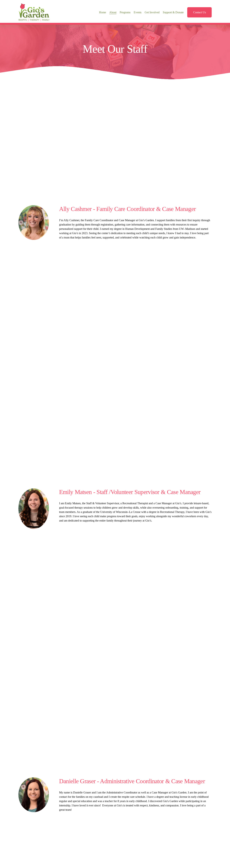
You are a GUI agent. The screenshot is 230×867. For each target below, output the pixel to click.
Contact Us (199, 12)
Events (137, 12)
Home (102, 12)
